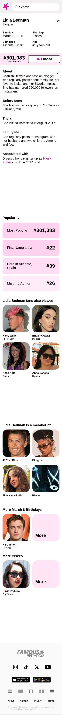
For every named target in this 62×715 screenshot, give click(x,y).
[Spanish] (10, 691)
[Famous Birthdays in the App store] (20, 680)
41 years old (41, 45)
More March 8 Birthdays (22, 510)
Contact (24, 701)
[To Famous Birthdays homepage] (6, 6)
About (11, 701)
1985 (19, 36)
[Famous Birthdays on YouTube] (47, 667)
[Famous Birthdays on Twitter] (35, 667)
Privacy (37, 701)
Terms (51, 701)
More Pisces (13, 556)
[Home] (31, 653)
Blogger (8, 24)
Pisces (37, 36)
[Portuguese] (20, 691)
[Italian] (41, 691)
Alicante (8, 45)
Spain (20, 45)
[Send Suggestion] (58, 73)
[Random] (58, 21)
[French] (31, 691)
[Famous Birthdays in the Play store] (42, 680)
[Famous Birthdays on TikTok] (24, 667)
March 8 (8, 36)
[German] (52, 691)
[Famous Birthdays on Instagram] (14, 667)
